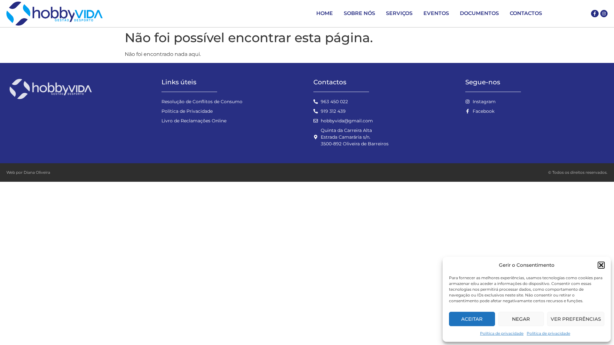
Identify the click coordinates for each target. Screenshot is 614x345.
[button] (601, 265)
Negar (521, 319)
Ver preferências (576, 319)
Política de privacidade (501, 333)
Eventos (436, 13)
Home (324, 13)
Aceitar (472, 319)
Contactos (526, 13)
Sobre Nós (359, 13)
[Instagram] (604, 13)
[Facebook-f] (594, 13)
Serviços (399, 13)
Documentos (479, 13)
